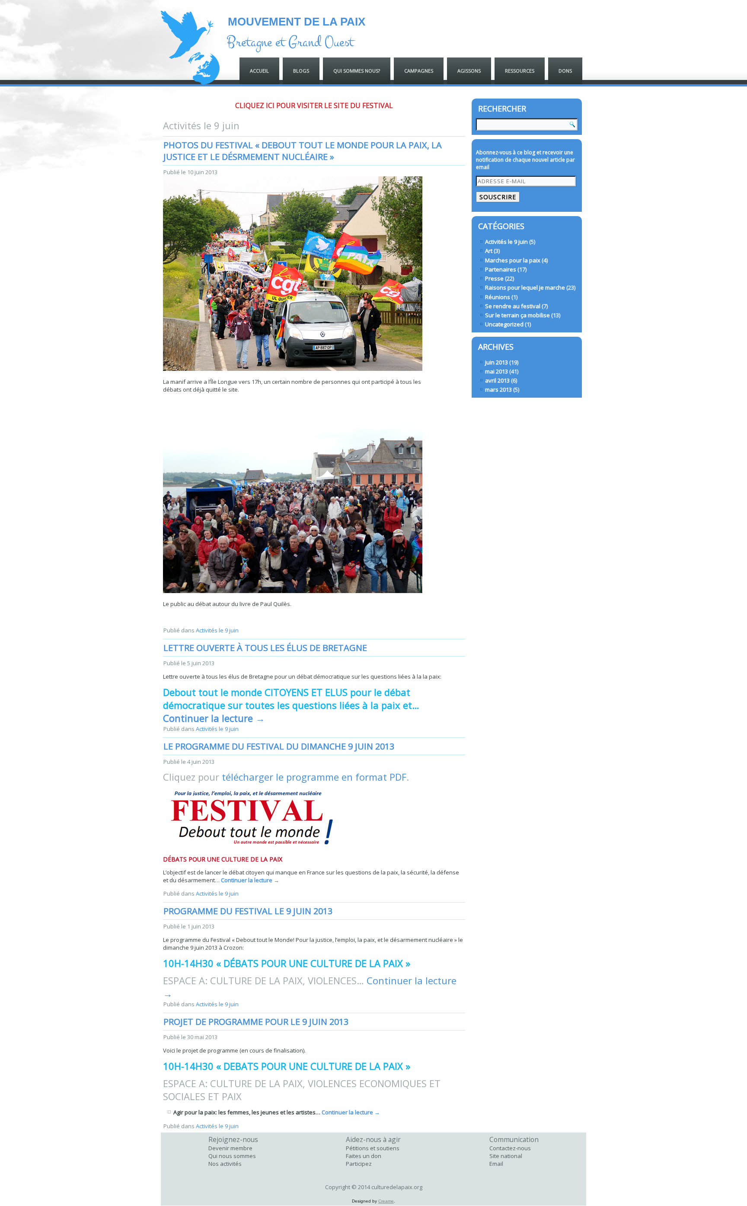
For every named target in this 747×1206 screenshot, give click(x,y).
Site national (505, 1156)
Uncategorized (504, 324)
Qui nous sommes (232, 1156)
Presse (494, 278)
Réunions (497, 297)
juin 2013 (496, 362)
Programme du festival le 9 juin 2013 (247, 911)
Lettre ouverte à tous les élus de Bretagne (265, 648)
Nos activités (225, 1164)
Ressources (519, 70)
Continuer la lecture (214, 717)
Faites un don (363, 1156)
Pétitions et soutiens (372, 1148)
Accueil (259, 70)
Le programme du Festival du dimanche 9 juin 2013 (278, 746)
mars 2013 (498, 389)
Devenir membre (230, 1148)
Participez (359, 1164)
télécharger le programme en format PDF (314, 776)
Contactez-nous (510, 1148)
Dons (565, 70)
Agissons (469, 70)
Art (488, 251)
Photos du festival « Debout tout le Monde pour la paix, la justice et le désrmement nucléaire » (302, 151)
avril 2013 (497, 380)
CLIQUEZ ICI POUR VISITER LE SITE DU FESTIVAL (314, 105)
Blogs (301, 70)
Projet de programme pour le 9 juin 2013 (255, 1021)
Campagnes (418, 70)
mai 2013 (496, 371)
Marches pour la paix (512, 260)
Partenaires (500, 269)
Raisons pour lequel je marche (525, 287)
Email (496, 1164)
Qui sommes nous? (356, 70)
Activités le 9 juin (217, 630)
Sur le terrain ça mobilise (517, 315)
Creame (386, 1201)
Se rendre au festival (512, 306)
